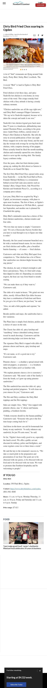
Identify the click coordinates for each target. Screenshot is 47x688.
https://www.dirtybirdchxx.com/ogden (25, 488)
